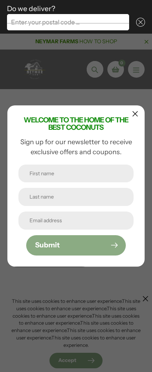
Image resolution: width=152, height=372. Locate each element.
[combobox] (68, 22)
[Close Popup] (135, 113)
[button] (139, 22)
